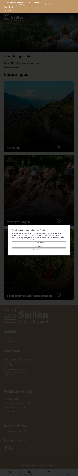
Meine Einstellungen (39, 250)
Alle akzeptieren (39, 243)
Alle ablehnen (39, 246)
